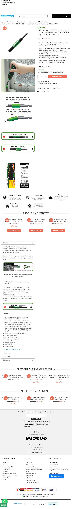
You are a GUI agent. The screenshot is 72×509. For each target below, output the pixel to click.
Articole (5, 471)
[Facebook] (27, 438)
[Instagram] (45, 438)
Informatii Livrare (31, 473)
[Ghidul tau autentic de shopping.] (17, 503)
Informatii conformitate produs (11, 349)
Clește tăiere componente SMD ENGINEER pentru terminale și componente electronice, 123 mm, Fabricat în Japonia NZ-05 (59, 376)
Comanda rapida (44, 91)
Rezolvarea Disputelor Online (34, 469)
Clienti (28, 459)
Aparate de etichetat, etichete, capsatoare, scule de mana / (20, 22)
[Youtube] (34, 438)
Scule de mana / (44, 22)
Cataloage (5, 480)
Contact (5, 465)
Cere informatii (58, 88)
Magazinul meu (9, 459)
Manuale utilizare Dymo (9, 473)
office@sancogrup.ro (9, 2)
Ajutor (5, 4)
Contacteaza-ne (57, 476)
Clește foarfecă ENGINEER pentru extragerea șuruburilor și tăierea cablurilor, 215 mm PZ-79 (36, 376)
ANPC (27, 471)
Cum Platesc (29, 462)
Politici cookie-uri (30, 480)
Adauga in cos (57, 76)
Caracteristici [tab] (6, 353)
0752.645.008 (6, 1)
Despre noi (6, 462)
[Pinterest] (30, 438)
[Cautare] (47, 16)
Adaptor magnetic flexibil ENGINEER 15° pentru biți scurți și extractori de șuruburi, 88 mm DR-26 (14, 220)
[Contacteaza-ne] (62, 16)
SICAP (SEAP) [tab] (6, 357)
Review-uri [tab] (6, 360)
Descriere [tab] (5, 243)
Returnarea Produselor (32, 465)
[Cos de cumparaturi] (67, 16)
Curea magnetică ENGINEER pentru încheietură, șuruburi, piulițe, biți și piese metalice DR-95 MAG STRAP (58, 220)
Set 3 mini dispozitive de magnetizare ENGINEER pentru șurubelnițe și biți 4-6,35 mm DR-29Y (13, 376)
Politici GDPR (6, 469)
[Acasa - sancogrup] (7, 16)
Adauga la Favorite (44, 88)
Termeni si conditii (8, 467)
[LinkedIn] (37, 438)
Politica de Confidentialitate (33, 482)
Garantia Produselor (31, 467)
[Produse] (55, 16)
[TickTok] (41, 438)
